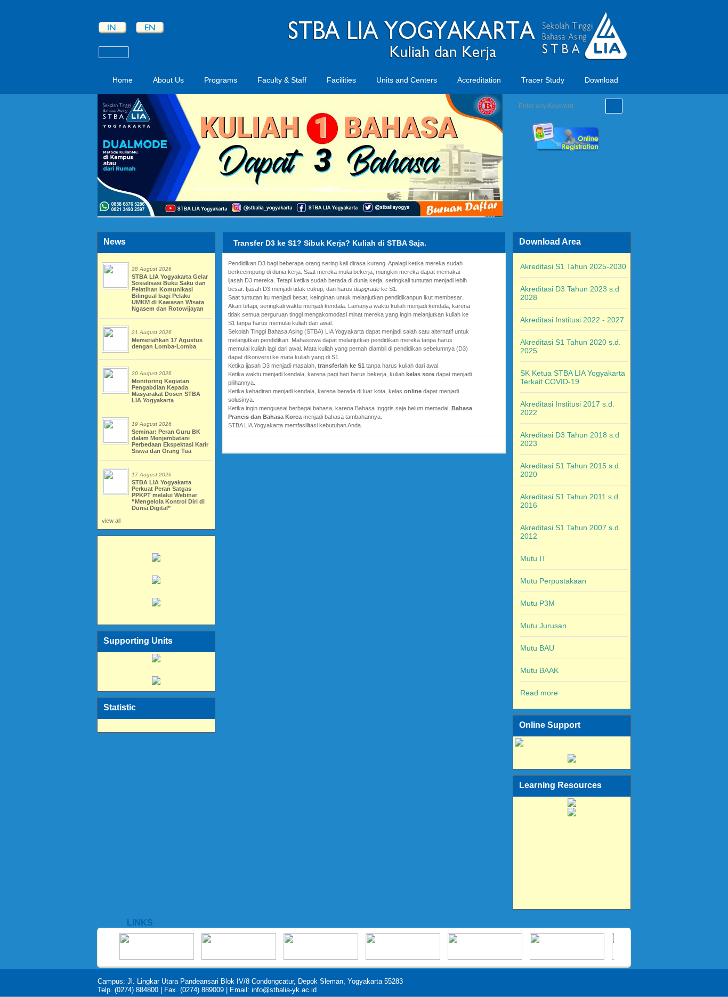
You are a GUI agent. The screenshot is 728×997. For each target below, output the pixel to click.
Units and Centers (406, 80)
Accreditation (479, 80)
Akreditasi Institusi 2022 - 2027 (572, 319)
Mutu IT (533, 558)
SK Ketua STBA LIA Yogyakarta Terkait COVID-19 (572, 377)
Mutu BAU (537, 648)
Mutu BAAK (539, 670)
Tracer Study (542, 80)
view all (111, 520)
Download (601, 80)
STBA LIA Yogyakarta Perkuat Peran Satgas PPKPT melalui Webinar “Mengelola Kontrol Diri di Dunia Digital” (168, 495)
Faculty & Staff (281, 80)
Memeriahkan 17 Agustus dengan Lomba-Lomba (167, 343)
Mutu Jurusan (543, 625)
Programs (220, 80)
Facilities (341, 80)
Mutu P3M (537, 603)
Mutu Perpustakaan (553, 581)
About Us (168, 80)
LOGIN (113, 51)
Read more (539, 692)
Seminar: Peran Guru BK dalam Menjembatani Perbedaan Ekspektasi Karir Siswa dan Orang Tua (170, 441)
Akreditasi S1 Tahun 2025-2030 (573, 266)
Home (122, 80)
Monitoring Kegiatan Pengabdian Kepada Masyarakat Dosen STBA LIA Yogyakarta (166, 390)
